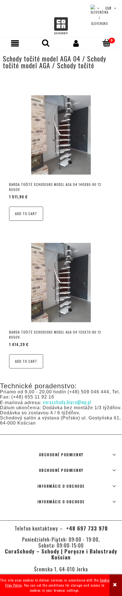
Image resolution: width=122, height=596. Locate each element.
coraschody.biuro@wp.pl (67, 402)
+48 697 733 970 (86, 528)
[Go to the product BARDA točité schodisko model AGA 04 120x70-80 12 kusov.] (61, 283)
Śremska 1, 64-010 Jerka (61, 569)
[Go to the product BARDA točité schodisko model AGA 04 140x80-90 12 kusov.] (61, 135)
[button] (15, 43)
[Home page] (61, 26)
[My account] (76, 43)
